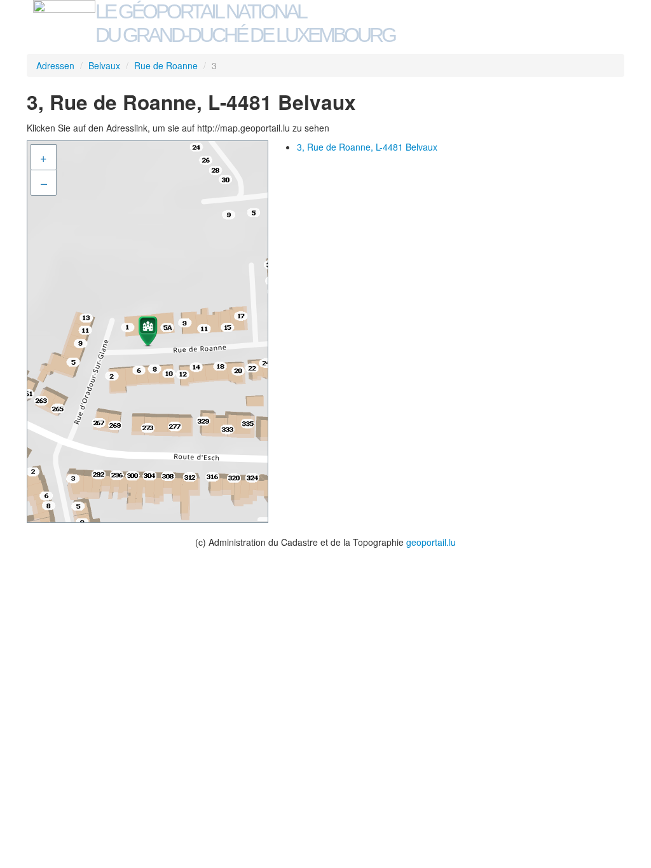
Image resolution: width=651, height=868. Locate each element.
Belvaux (104, 65)
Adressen (55, 65)
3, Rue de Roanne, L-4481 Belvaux (367, 146)
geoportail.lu (431, 542)
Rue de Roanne (166, 65)
